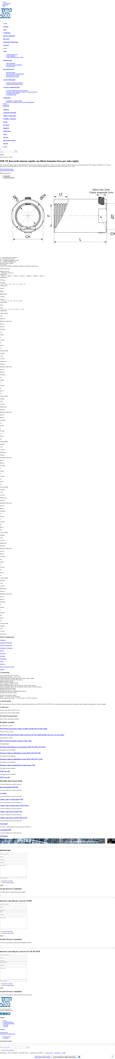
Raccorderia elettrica (8, 1022)
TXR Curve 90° (5, 771)
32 (11, 301)
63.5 (21, 301)
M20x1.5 (10, 276)
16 (2, 301)
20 (5, 301)
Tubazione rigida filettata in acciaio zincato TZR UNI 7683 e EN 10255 (22, 747)
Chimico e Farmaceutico (9, 115)
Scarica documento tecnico (6, 169)
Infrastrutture (7, 131)
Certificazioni (6, 32)
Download (5, 4)
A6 (16, 309)
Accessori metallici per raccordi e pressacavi (17, 90)
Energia (5, 122)
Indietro (2, 154)
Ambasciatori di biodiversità (10, 42)
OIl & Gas (2, 664)
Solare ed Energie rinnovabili (7, 666)
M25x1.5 (16, 276)
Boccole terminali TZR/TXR (9, 787)
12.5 (3, 284)
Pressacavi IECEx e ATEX (13, 75)
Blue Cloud (6, 39)
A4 (9, 309)
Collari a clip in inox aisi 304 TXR (11, 811)
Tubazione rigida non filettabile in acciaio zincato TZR (17, 765)
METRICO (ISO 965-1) (8, 273)
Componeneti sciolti (11, 94)
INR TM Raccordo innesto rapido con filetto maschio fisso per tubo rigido (23, 729)
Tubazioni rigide (7, 60)
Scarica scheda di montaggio (7, 170)
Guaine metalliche (10, 56)
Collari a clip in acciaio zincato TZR (11, 799)
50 (17, 301)
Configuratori (6, 97)
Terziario (5, 143)
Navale (5, 134)
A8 (23, 309)
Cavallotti (3, 793)
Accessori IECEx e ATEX (12, 93)
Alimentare (6, 109)
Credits (63, 1053)
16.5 (7, 284)
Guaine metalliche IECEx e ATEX (14, 57)
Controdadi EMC (5, 830)
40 (14, 301)
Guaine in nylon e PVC (12, 54)
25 (8, 301)
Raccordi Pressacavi (8, 69)
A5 (12, 309)
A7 (19, 309)
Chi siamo (5, 26)
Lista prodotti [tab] (7, 176)
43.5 (21, 284)
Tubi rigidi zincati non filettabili (14, 64)
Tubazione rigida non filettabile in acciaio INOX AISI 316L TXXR (21, 759)
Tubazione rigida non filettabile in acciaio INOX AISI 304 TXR (20, 753)
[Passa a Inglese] (4, 6)
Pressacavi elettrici (10, 72)
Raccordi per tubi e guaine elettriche (15, 74)
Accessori (5, 1026)
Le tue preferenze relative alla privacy (64, 1057)
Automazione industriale (9, 112)
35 (17, 284)
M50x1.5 (36, 276)
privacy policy (10, 882)
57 (24, 284)
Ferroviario (6, 125)
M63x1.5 (42, 276)
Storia (4, 29)
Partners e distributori (9, 36)
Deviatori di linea (10, 66)
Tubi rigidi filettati (10, 63)
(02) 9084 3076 (4, 1032)
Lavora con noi (7, 3)
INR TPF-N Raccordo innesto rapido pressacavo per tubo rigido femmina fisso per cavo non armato (32, 735)
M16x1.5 (4, 276)
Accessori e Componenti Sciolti (11, 87)
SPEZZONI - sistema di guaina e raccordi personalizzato (20, 102)
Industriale (6, 128)
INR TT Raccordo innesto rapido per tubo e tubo (16, 741)
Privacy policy (49, 1053)
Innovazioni (6, 105)
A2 (2, 309)
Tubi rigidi (5, 1025)
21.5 (11, 284)
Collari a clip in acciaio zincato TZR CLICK (14, 805)
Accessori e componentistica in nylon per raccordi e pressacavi (21, 92)
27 (14, 284)
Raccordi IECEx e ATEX (12, 76)
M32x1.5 (23, 276)
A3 (6, 309)
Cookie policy (57, 1053)
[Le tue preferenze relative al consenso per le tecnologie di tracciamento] (112, 1056)
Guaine (5, 51)
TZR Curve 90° (5, 777)
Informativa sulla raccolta (42, 1057)
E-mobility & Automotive (6, 648)
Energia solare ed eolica (9, 140)
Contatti (5, 146)
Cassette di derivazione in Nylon (14, 84)
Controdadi (4, 824)
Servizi (5, 103)
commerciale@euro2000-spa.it (7, 1034)
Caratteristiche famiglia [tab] (9, 177)
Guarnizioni (4, 836)
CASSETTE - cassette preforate (14, 100)
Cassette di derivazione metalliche (14, 82)
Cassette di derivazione (9, 79)
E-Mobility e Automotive (9, 118)
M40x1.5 (29, 276)
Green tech (6, 45)
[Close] (0, 844)
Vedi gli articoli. (4, 842)
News (4, 2)
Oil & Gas (5, 137)
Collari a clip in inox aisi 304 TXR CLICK (13, 818)
